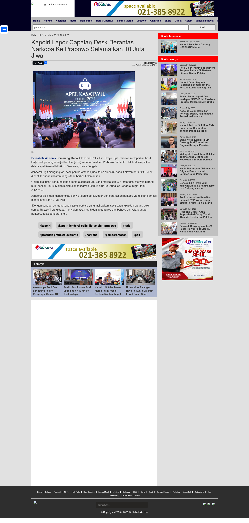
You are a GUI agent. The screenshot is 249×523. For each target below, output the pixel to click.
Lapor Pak (187, 492)
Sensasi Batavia (204, 20)
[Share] (4, 29)
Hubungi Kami (126, 496)
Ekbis (168, 20)
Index (137, 496)
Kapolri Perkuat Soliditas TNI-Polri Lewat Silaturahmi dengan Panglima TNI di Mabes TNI (197, 129)
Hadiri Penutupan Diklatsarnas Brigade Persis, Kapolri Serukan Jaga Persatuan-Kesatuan (197, 172)
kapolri (46, 225)
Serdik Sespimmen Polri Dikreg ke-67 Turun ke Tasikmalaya (77, 290)
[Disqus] (94, 347)
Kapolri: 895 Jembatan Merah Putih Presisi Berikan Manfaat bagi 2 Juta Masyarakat (108, 292)
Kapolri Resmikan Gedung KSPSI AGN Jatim (195, 46)
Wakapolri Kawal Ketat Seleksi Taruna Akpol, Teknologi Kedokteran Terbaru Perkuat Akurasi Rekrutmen (197, 158)
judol (127, 225)
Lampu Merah (125, 20)
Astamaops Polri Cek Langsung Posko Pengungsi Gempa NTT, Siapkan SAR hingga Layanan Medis (46, 293)
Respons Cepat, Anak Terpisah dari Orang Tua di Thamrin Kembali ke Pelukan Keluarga (196, 215)
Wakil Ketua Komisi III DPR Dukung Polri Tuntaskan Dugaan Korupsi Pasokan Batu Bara (195, 143)
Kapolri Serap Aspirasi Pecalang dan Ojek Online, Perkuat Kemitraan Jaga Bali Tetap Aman (196, 86)
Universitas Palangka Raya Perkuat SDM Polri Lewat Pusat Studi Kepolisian (139, 292)
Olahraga (155, 20)
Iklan (209, 492)
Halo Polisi (86, 20)
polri (138, 235)
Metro (73, 20)
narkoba (92, 235)
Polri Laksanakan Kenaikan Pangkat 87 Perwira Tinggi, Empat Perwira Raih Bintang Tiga (196, 201)
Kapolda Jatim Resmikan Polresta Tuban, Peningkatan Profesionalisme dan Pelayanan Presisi (196, 115)
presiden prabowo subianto (59, 235)
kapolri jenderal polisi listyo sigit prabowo (87, 225)
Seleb (188, 20)
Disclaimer (113, 496)
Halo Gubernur (104, 20)
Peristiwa (176, 492)
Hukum (48, 20)
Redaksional (199, 492)
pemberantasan (116, 235)
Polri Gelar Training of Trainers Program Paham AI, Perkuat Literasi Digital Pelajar (197, 70)
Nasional (61, 20)
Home (36, 20)
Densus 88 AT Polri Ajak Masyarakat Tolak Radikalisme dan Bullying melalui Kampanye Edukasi (197, 187)
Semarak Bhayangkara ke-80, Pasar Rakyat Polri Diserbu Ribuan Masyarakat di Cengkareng (196, 230)
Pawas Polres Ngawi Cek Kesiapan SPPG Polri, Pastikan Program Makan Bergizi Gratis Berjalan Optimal (197, 100)
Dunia (178, 20)
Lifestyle (142, 20)
